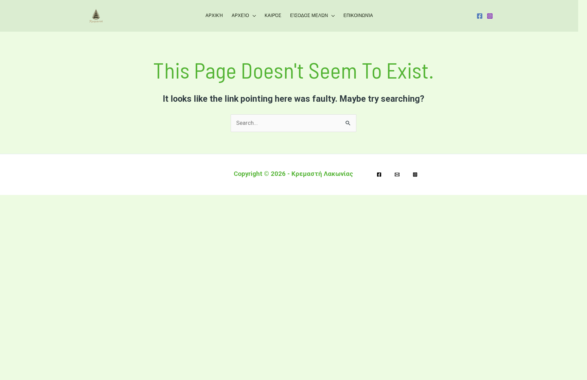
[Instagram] (490, 16)
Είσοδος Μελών (309, 15)
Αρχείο (240, 15)
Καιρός (273, 15)
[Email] (397, 174)
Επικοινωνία (358, 15)
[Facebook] (480, 16)
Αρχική (214, 15)
